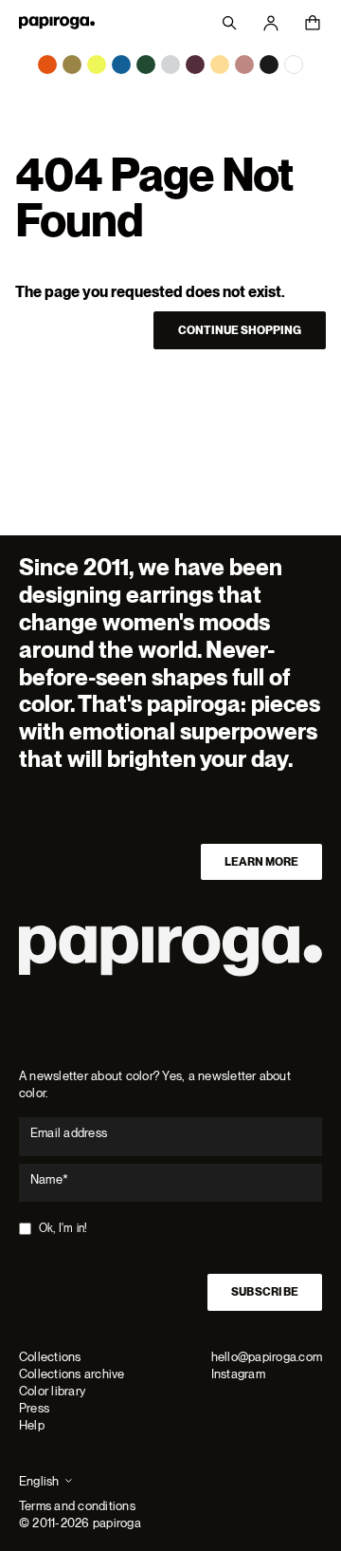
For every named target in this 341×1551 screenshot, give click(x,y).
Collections (50, 1357)
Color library (52, 1391)
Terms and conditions (77, 1506)
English (39, 1481)
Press (34, 1408)
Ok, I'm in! (63, 1228)
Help (32, 1425)
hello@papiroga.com (266, 1357)
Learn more (261, 862)
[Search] (229, 23)
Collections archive (72, 1374)
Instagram (238, 1374)
